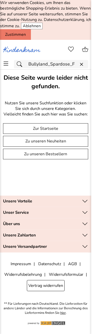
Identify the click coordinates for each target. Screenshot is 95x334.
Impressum (21, 264)
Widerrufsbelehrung (23, 274)
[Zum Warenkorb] (85, 49)
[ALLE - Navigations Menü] (6, 63)
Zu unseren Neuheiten (45, 141)
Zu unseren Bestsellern (45, 154)
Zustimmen (15, 34)
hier (63, 313)
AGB (72, 264)
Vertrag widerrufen (45, 285)
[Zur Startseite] (23, 49)
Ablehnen (32, 26)
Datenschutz (49, 264)
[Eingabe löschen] (81, 64)
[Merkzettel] (71, 49)
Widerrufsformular (66, 274)
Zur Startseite (45, 128)
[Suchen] (21, 64)
